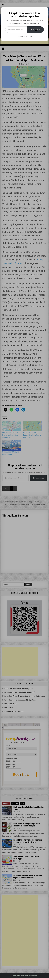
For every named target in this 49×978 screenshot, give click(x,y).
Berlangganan (35, 29)
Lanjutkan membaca (24, 36)
